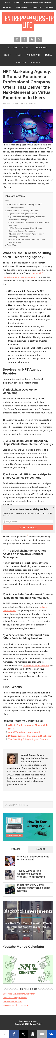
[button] (28, 509)
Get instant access (28, 527)
